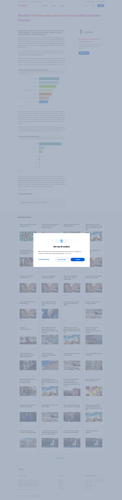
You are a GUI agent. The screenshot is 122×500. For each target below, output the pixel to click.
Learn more (68, 253)
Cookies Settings (43, 259)
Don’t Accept (62, 259)
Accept (77, 259)
